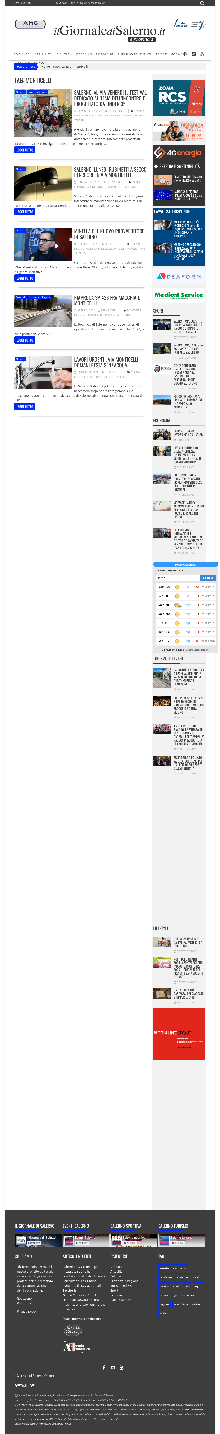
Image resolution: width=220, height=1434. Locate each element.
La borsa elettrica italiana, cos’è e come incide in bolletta (188, 195)
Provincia (21, 297)
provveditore (135, 248)
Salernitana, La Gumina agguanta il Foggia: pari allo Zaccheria (189, 348)
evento (79, 115)
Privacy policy (27, 1311)
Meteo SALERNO (185, 564)
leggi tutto (25, 149)
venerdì (79, 120)
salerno (127, 115)
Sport (161, 54)
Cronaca (22, 54)
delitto (79, 248)
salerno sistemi (114, 377)
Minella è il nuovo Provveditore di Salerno (109, 233)
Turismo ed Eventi (134, 54)
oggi (175, 1295)
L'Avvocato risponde (172, 211)
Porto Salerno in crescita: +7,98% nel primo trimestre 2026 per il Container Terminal (188, 482)
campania (179, 1268)
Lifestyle (161, 928)
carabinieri (166, 1277)
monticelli (104, 115)
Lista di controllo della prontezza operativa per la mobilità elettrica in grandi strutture (187, 454)
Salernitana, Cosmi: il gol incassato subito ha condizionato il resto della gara (188, 326)
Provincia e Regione (94, 54)
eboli (176, 1286)
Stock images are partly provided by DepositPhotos (42, 1423)
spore (139, 115)
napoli (198, 1286)
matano (91, 248)
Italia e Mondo (120, 1300)
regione (164, 1304)
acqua (137, 182)
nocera (164, 1295)
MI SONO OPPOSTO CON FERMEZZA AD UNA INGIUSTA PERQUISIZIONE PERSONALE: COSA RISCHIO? (188, 251)
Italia (186, 1286)
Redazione (115, 111)
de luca (164, 1286)
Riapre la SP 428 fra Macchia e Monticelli (107, 300)
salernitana (181, 1304)
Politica (64, 54)
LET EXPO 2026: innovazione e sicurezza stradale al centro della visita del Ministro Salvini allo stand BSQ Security (189, 538)
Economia (180, 54)
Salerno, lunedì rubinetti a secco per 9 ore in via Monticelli (110, 172)
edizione (140, 111)
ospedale (188, 1295)
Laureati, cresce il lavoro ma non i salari (189, 433)
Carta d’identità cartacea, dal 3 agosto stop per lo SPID (189, 993)
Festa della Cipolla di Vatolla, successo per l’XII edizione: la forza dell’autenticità (188, 763)
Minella (103, 248)
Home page (61, 3)
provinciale (96, 315)
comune (182, 1277)
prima (117, 115)
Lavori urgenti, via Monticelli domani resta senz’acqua (106, 362)
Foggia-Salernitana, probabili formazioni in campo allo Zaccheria (188, 401)
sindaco (165, 1313)
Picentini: (80, 315)
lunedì (101, 187)
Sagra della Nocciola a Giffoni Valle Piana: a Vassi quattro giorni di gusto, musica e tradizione (189, 676)
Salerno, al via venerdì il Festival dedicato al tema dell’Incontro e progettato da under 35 (110, 97)
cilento (136, 244)
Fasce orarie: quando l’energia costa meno (188, 178)
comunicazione (85, 187)
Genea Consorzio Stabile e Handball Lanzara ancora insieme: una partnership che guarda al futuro (186, 374)
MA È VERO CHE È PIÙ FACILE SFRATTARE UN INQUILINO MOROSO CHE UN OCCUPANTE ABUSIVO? (188, 228)
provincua (112, 315)
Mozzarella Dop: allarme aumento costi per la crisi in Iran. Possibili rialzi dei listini (189, 509)
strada (126, 315)
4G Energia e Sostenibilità (177, 166)
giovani (90, 115)
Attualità (43, 54)
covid (195, 1277)
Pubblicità (24, 1303)
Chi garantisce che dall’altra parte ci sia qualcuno (188, 942)
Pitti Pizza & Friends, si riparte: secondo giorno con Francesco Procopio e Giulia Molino (189, 705)
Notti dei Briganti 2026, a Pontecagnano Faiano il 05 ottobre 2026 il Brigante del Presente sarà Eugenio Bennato (188, 968)
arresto (164, 1268)
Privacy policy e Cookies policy (88, 3)
